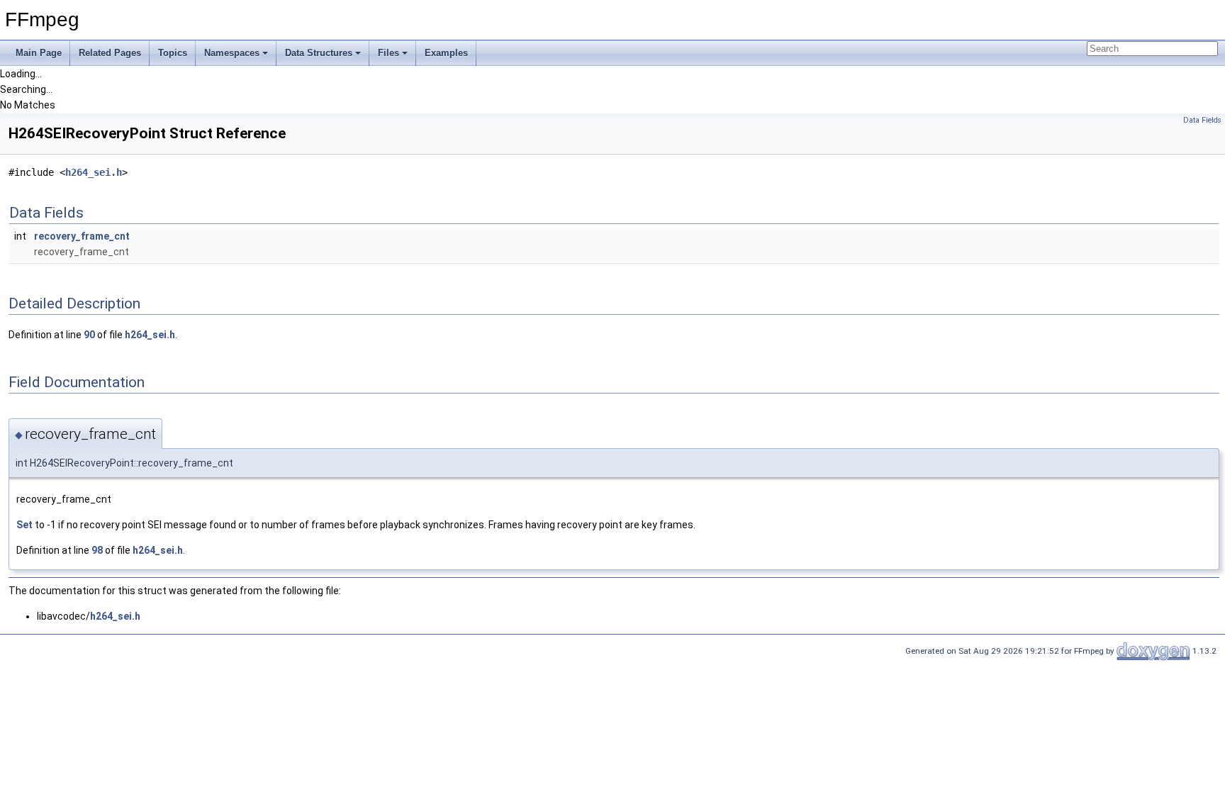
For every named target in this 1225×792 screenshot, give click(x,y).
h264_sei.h (93, 172)
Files (388, 53)
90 (89, 334)
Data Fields (1202, 120)
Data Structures (318, 53)
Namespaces (231, 53)
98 (97, 550)
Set (24, 524)
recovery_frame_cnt (82, 236)
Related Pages (110, 53)
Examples (446, 53)
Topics (172, 53)
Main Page (39, 53)
